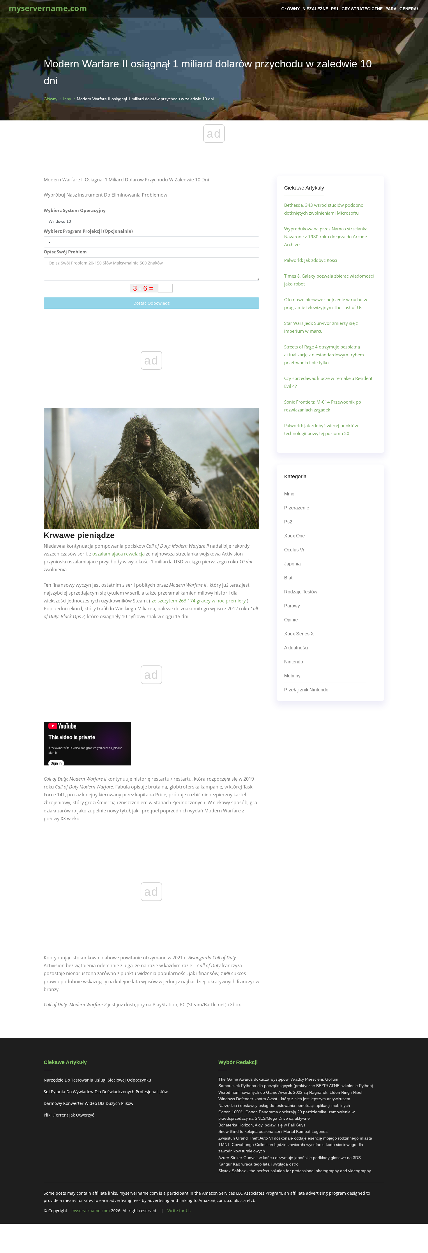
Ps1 (335, 8)
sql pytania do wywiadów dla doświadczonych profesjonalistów (106, 1091)
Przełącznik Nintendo (306, 689)
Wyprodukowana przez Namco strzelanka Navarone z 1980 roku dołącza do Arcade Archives (325, 236)
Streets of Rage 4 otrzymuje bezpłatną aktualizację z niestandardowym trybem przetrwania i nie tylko (324, 354)
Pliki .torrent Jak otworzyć (69, 1115)
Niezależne (315, 8)
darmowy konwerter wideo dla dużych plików (88, 1103)
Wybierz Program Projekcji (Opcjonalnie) (88, 231)
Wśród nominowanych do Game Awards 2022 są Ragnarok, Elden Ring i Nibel (290, 1092)
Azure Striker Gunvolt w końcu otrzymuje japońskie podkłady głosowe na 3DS (289, 1157)
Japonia (292, 563)
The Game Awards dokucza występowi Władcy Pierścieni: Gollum (278, 1079)
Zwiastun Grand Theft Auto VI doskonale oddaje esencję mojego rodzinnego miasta (295, 1138)
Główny (290, 8)
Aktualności (296, 647)
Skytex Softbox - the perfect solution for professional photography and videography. (295, 1170)
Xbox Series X (299, 633)
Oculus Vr (294, 549)
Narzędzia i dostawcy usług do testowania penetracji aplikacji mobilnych (284, 1105)
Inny (67, 99)
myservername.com (90, 1210)
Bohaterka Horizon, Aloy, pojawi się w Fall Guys (261, 1125)
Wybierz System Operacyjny (75, 210)
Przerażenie (296, 507)
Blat (288, 577)
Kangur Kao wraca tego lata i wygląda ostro (258, 1164)
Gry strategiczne (362, 8)
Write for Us (179, 1210)
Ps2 (288, 521)
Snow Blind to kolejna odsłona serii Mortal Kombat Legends (273, 1131)
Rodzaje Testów (300, 591)
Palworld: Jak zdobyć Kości (310, 260)
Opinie (291, 619)
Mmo (289, 493)
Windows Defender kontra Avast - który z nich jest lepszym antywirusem (284, 1098)
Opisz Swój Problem (65, 252)
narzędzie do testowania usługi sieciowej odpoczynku (97, 1080)
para (391, 8)
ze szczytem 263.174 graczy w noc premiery (199, 600)
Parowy (292, 605)
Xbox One (294, 535)
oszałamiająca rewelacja (118, 554)
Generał (409, 8)
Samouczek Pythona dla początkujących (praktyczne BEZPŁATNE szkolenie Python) (295, 1085)
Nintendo (293, 661)
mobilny (292, 675)
